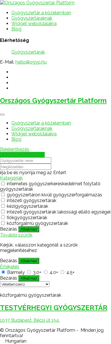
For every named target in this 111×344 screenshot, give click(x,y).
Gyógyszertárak (28, 52)
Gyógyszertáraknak (31, 18)
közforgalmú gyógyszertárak (37, 223)
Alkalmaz (28, 229)
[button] (55, 341)
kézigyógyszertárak (27, 206)
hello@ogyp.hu (31, 62)
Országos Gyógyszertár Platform (53, 100)
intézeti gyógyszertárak (31, 200)
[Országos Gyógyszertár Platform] (37, 2)
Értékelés (9, 266)
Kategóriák (11, 178)
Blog (16, 29)
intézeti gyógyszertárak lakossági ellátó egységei (58, 212)
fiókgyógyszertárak (27, 217)
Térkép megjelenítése (22, 154)
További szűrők (16, 235)
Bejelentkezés (14, 149)
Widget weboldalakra (34, 23)
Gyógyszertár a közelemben (41, 12)
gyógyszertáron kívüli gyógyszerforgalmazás (54, 195)
